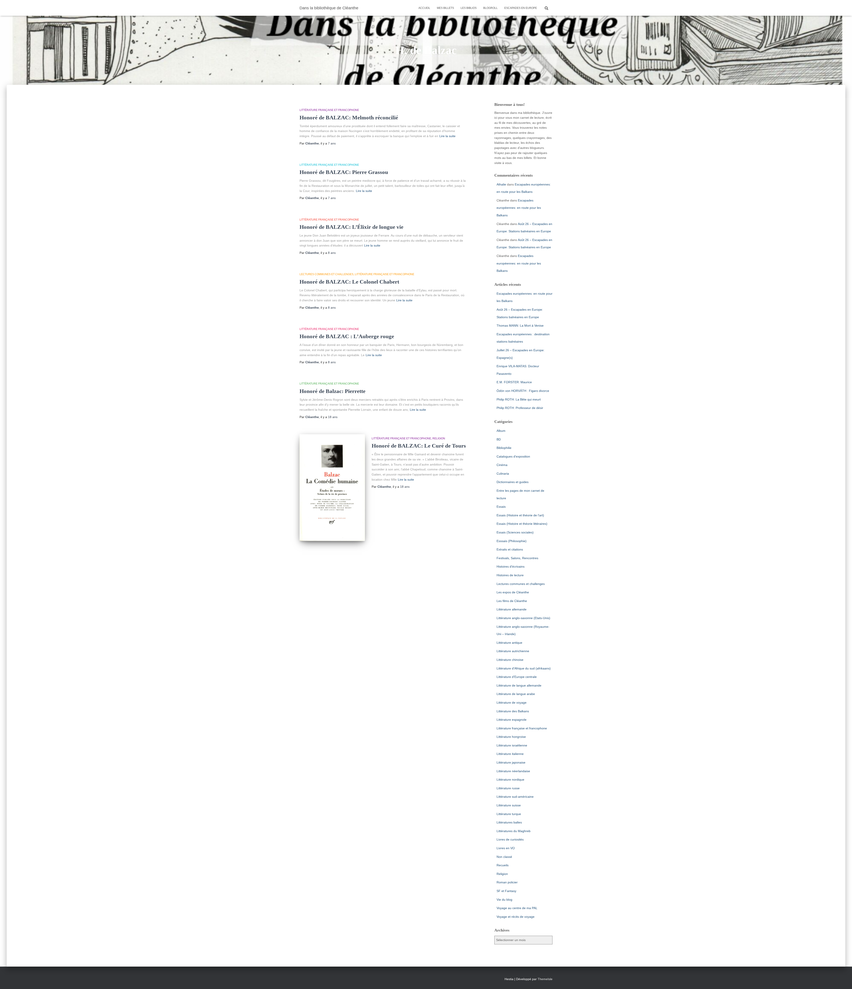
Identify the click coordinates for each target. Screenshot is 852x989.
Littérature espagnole (512, 719)
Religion (438, 438)
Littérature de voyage (512, 702)
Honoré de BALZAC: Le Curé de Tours (419, 446)
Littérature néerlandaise (513, 771)
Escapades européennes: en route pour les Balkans (519, 208)
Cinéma (502, 465)
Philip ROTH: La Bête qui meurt (519, 399)
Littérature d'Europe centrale (517, 677)
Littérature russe (508, 788)
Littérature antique (509, 642)
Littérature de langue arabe (516, 694)
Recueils (503, 865)
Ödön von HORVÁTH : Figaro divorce (523, 391)
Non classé (504, 857)
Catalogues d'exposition (513, 456)
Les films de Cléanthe (512, 601)
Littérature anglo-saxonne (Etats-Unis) (523, 618)
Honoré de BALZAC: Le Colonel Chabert (349, 282)
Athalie (501, 184)
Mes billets (445, 8)
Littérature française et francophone (329, 110)
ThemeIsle (545, 979)
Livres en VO (506, 848)
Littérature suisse (509, 805)
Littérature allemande (512, 609)
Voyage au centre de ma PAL (517, 908)
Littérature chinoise (510, 659)
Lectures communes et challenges (326, 274)
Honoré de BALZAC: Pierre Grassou (344, 172)
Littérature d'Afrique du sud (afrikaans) (524, 668)
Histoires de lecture (510, 575)
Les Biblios (469, 8)
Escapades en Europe (520, 8)
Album (501, 430)
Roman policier (507, 882)
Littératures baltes (509, 822)
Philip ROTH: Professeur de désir (520, 408)
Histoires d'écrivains (511, 566)
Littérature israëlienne (512, 745)
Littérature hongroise (511, 736)
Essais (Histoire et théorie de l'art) (520, 515)
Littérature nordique (510, 779)
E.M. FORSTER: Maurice (514, 382)
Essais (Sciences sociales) (515, 532)
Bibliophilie (504, 448)
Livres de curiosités (510, 839)
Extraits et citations (510, 549)
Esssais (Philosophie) (512, 541)
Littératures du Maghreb (514, 831)
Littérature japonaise (511, 762)
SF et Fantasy (506, 891)
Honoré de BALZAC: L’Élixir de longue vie (351, 227)
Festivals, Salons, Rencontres (517, 558)
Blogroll (490, 8)
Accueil (424, 8)
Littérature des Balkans (513, 711)
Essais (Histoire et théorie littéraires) (522, 523)
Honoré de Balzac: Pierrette (332, 391)
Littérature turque (509, 814)
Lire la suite (447, 136)
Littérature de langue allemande (519, 685)
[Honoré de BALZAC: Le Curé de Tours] (332, 487)
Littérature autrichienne (513, 651)
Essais (501, 506)
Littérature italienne (510, 754)
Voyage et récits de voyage (515, 916)
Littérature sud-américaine (515, 796)
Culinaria (503, 473)
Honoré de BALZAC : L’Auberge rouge (347, 336)
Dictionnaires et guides (513, 482)
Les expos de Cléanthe (513, 592)
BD (499, 439)
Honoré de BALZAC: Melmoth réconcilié (349, 117)
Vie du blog (504, 899)
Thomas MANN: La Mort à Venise (520, 325)
